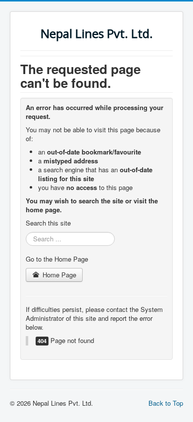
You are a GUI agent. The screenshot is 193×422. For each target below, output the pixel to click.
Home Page (58, 274)
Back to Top (165, 403)
